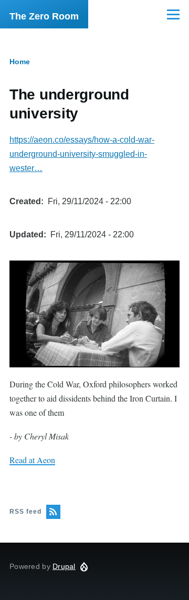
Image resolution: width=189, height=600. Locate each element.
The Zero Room (44, 16)
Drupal (64, 566)
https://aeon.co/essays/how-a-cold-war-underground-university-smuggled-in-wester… (81, 154)
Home (19, 61)
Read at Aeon (32, 459)
